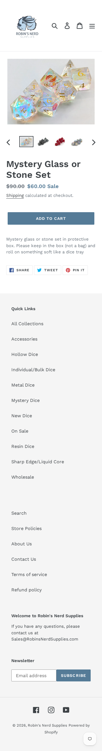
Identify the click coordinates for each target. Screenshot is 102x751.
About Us (21, 543)
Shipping (15, 195)
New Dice (21, 415)
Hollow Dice (24, 354)
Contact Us (23, 559)
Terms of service (29, 574)
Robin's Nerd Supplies (47, 725)
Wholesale (22, 477)
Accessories (24, 339)
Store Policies (26, 528)
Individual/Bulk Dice (33, 369)
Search (19, 513)
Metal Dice (23, 385)
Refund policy (26, 590)
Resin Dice (22, 446)
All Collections (27, 323)
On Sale (19, 431)
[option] (26, 142)
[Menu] (92, 25)
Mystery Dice (25, 400)
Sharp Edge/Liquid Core (37, 461)
